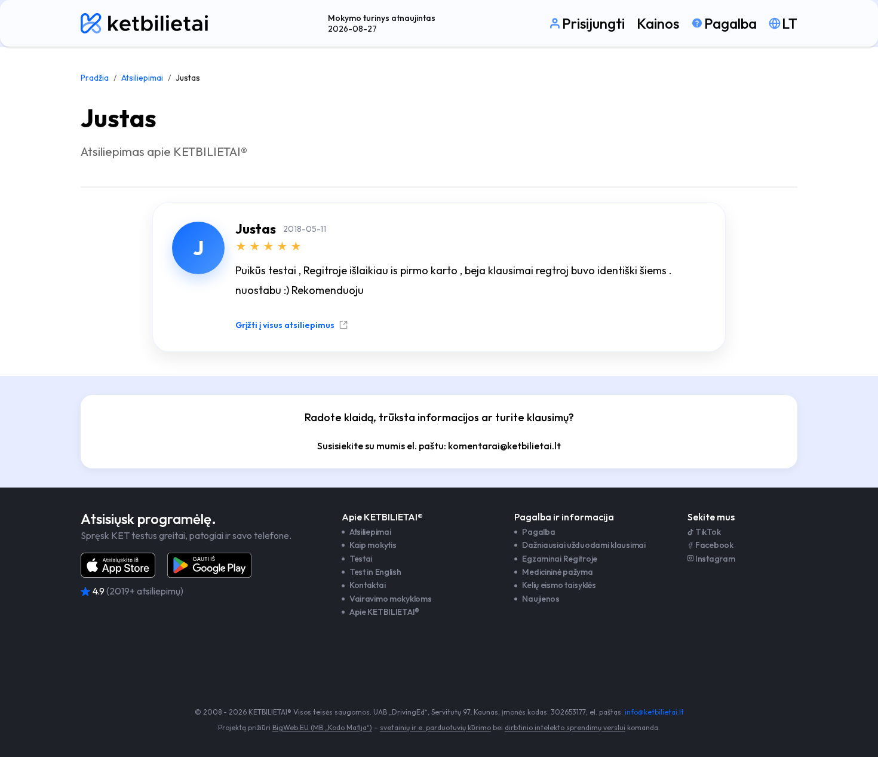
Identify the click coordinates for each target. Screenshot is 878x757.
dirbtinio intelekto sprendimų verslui (565, 727)
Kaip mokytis (373, 545)
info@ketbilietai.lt (654, 711)
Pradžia (95, 77)
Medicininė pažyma (557, 571)
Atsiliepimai (142, 77)
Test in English (375, 571)
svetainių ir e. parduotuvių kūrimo (435, 727)
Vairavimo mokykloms (390, 598)
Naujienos (540, 598)
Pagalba (538, 531)
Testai (360, 558)
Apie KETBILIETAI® (384, 611)
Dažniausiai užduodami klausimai (583, 545)
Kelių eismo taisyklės (558, 585)
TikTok (707, 531)
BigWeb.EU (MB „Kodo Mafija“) (322, 727)
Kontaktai (367, 585)
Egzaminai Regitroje (559, 558)
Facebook (714, 545)
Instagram (715, 558)
